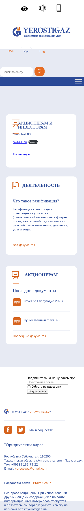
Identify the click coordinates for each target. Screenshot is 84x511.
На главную (21, 154)
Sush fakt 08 (20, 142)
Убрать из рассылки (46, 386)
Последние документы (29, 336)
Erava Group (42, 483)
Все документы (24, 245)
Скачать (33, 142)
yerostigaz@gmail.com (31, 468)
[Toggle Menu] (78, 81)
